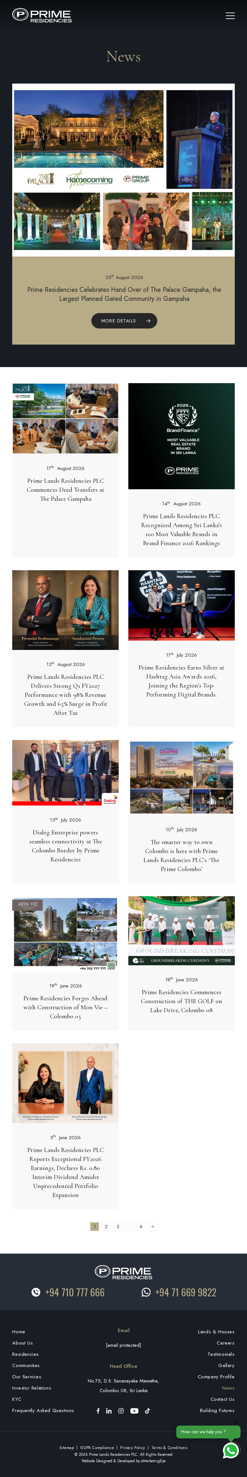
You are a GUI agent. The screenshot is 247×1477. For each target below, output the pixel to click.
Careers (225, 1342)
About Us (22, 1342)
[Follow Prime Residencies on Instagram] (121, 1410)
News (228, 1387)
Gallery (226, 1365)
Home (18, 1331)
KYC (16, 1399)
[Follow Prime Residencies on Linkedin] (109, 1410)
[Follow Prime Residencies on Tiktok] (147, 1410)
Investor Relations (31, 1387)
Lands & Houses (216, 1331)
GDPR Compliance (97, 1448)
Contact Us (223, 1399)
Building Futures (217, 1410)
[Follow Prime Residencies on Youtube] (134, 1410)
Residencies (25, 1354)
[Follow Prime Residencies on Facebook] (98, 1410)
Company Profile (216, 1376)
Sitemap (66, 1448)
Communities (26, 1365)
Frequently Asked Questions (43, 1410)
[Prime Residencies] (42, 14)
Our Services (26, 1376)
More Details (118, 321)
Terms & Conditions (169, 1448)
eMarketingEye (153, 1461)
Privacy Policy (132, 1448)
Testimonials (220, 1354)
